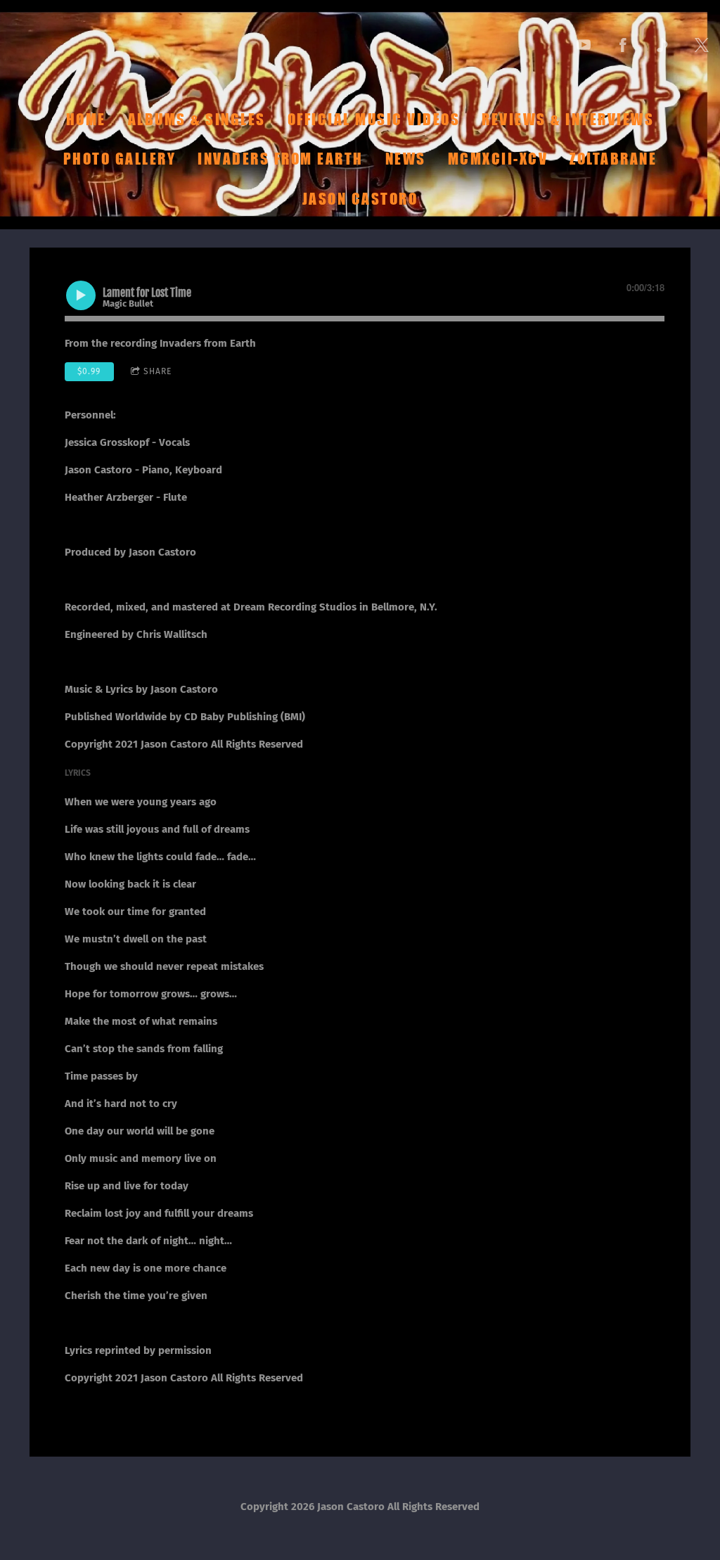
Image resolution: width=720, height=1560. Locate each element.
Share (157, 371)
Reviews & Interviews (568, 118)
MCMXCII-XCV (498, 158)
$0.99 (89, 371)
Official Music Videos (374, 118)
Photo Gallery (119, 158)
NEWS (405, 158)
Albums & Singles (197, 118)
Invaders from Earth (281, 158)
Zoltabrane (613, 158)
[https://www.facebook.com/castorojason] (623, 45)
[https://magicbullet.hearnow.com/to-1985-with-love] (662, 45)
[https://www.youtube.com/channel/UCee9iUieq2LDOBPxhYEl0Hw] (584, 45)
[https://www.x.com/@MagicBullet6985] (702, 45)
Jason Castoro (360, 198)
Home (86, 118)
